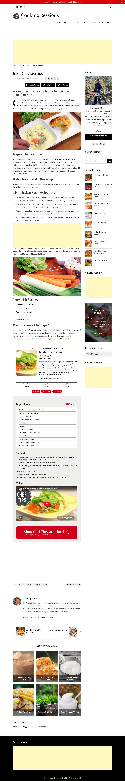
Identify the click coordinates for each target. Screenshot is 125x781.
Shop (101, 22)
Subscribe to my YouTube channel (98, 137)
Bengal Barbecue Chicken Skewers (100, 252)
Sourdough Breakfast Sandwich (101, 195)
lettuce (38, 584)
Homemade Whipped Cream (70, 678)
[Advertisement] (62, 52)
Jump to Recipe (33, 85)
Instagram (54, 339)
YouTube (75, 22)
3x (73, 404)
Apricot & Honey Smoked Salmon (103, 186)
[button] (40, 356)
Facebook (45, 339)
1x (67, 404)
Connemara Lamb (23, 320)
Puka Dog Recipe (100, 222)
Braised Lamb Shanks (24, 312)
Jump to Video (49, 85)
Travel (66, 22)
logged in (27, 727)
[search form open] (110, 7)
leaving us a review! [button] (41, 535)
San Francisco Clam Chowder (101, 205)
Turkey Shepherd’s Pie (25, 305)
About (109, 22)
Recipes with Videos (88, 22)
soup (46, 584)
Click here (77, 2)
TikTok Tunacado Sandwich (100, 233)
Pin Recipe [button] (55, 378)
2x (70, 404)
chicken (30, 584)
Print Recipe (63, 85)
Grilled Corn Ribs (23, 712)
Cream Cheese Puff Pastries (100, 242)
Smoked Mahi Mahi (100, 213)
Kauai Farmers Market (70, 712)
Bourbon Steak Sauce (101, 175)
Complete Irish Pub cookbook (61, 159)
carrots (21, 584)
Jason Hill (16, 78)
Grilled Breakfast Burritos (46, 678)
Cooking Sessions (40, 15)
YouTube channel (33, 330)
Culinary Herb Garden (47, 712)
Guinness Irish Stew (24, 316)
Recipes (57, 22)
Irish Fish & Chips (23, 308)
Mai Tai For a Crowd (101, 260)
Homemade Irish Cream (23, 678)
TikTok (61, 339)
